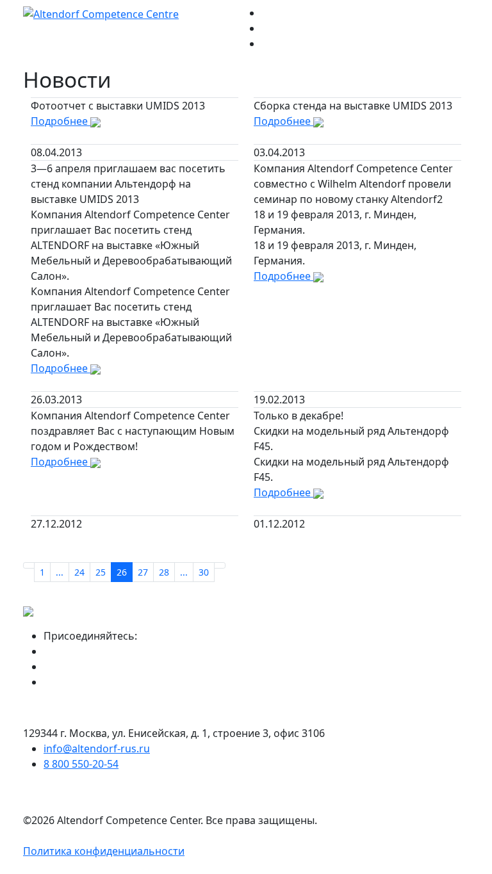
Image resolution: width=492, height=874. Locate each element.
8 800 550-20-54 (81, 764)
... (59, 572)
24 (79, 572)
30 (204, 572)
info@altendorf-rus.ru (97, 748)
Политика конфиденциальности (103, 851)
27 (143, 572)
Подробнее (60, 121)
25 (100, 572)
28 (164, 572)
